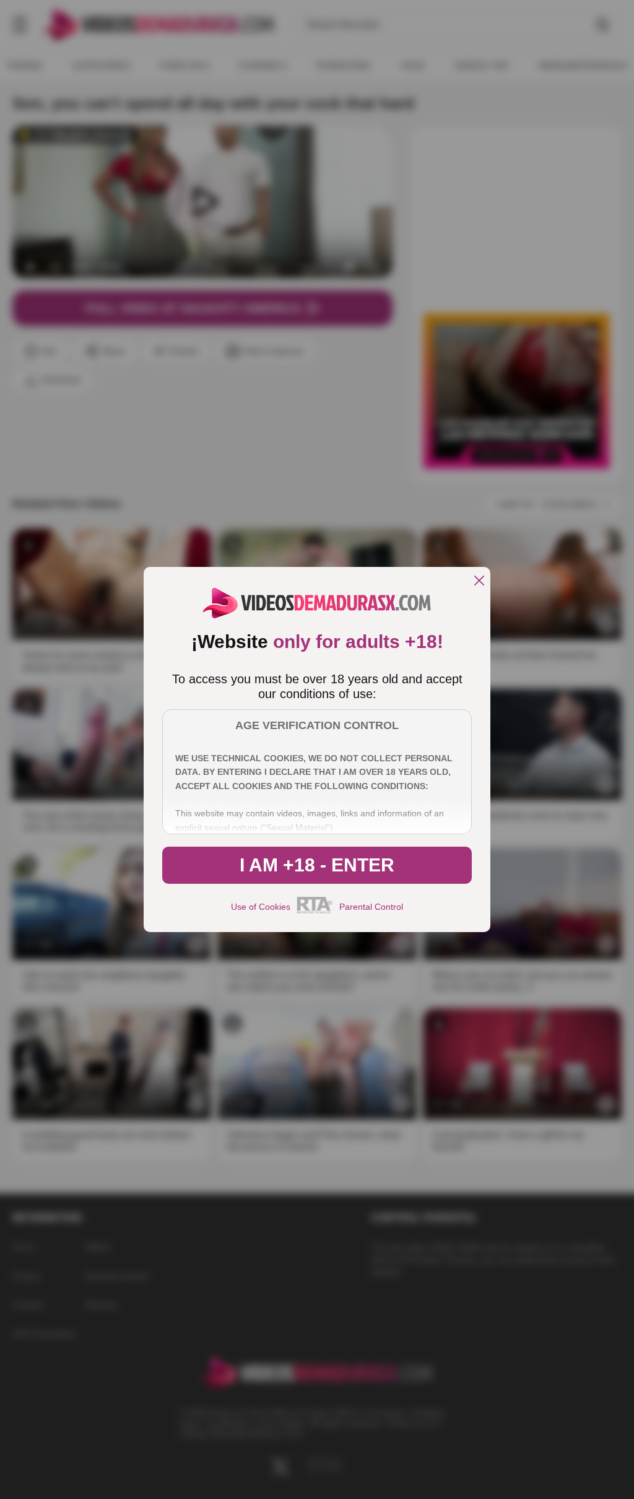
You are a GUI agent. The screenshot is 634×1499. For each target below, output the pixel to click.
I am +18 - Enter (317, 865)
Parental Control (371, 907)
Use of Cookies (260, 907)
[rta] (315, 912)
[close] (479, 581)
